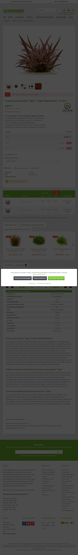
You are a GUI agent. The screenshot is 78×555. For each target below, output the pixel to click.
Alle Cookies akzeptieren (56, 278)
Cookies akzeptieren (40, 278)
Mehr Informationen (39, 274)
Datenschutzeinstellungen (23, 278)
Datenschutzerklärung (44, 283)
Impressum (32, 283)
